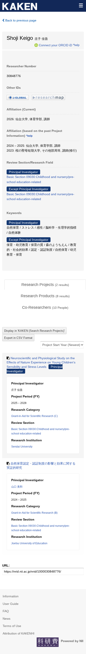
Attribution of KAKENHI (18, 633)
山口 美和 (16, 486)
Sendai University (21, 446)
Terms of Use (12, 626)
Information (11, 596)
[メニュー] (81, 5)
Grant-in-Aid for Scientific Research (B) (34, 512)
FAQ (6, 611)
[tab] (45, 285)
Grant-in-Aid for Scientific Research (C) (34, 416)
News (6, 618)
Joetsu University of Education (29, 543)
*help (76, 44)
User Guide (11, 604)
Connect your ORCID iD (55, 45)
